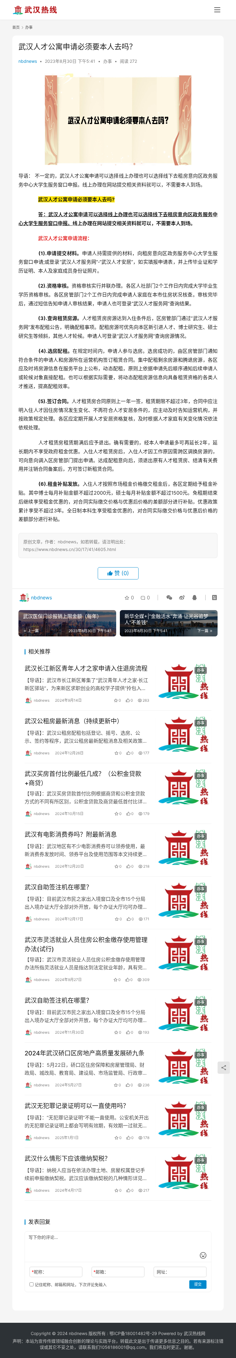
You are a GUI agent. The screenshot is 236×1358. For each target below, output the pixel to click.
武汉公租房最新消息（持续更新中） (74, 721)
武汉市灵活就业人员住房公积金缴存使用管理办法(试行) (86, 944)
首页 (16, 27)
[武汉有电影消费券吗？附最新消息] (183, 847)
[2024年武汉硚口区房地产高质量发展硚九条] (183, 1066)
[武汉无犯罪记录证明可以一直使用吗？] (183, 1118)
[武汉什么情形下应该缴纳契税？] (183, 1171)
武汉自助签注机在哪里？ (58, 887)
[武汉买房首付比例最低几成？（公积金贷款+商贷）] (183, 786)
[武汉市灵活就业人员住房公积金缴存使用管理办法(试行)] (183, 952)
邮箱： (100, 1271)
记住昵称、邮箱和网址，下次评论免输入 (70, 1284)
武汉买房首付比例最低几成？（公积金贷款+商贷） (83, 778)
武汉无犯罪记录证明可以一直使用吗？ (77, 1106)
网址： (163, 1271)
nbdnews (27, 61)
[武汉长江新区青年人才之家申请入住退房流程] (183, 681)
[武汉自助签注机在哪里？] (183, 900)
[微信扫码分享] (169, 597)
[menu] (217, 9)
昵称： (39, 1271)
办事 (107, 61)
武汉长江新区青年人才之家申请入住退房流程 (86, 668)
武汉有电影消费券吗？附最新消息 (71, 834)
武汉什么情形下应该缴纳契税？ (68, 1158)
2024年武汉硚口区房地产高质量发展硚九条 (84, 1053)
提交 (198, 1284)
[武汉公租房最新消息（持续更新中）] (183, 734)
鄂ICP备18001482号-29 (133, 1333)
